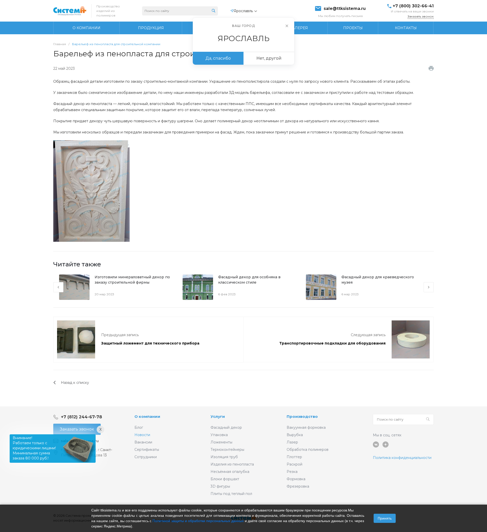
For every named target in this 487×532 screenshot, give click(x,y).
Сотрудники (145, 457)
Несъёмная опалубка (230, 471)
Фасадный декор (226, 427)
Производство (302, 416)
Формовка (296, 479)
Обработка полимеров (307, 449)
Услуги (218, 416)
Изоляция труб (224, 457)
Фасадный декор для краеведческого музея (377, 280)
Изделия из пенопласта (232, 464)
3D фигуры (220, 486)
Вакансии (143, 442)
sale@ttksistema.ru (345, 8)
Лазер (292, 442)
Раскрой (294, 464)
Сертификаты (146, 449)
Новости (142, 435)
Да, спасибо (218, 58)
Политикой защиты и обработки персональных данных (198, 521)
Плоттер (294, 457)
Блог (138, 427)
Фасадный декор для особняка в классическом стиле (249, 280)
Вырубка (295, 435)
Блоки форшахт (225, 479)
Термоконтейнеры (227, 449)
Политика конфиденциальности (402, 457)
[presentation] (58, 287)
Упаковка (219, 435)
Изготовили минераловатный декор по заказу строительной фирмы (132, 280)
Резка (292, 471)
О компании (147, 416)
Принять (385, 518)
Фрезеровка (298, 486)
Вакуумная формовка (306, 427)
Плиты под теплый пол (231, 493)
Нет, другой (269, 58)
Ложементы (221, 442)
